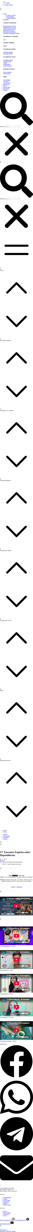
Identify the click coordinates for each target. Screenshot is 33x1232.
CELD (5, 1211)
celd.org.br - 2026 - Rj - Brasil (7, 1231)
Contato (5, 1199)
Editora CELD (7, 1204)
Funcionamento (7, 1197)
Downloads (6, 1202)
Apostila (13, 887)
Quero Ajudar (6, 1200)
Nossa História (7, 1212)
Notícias (5, 1203)
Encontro (2, 860)
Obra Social (6, 1214)
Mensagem (19, 887)
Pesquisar (2, 126)
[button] (16, 109)
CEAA (5, 1215)
